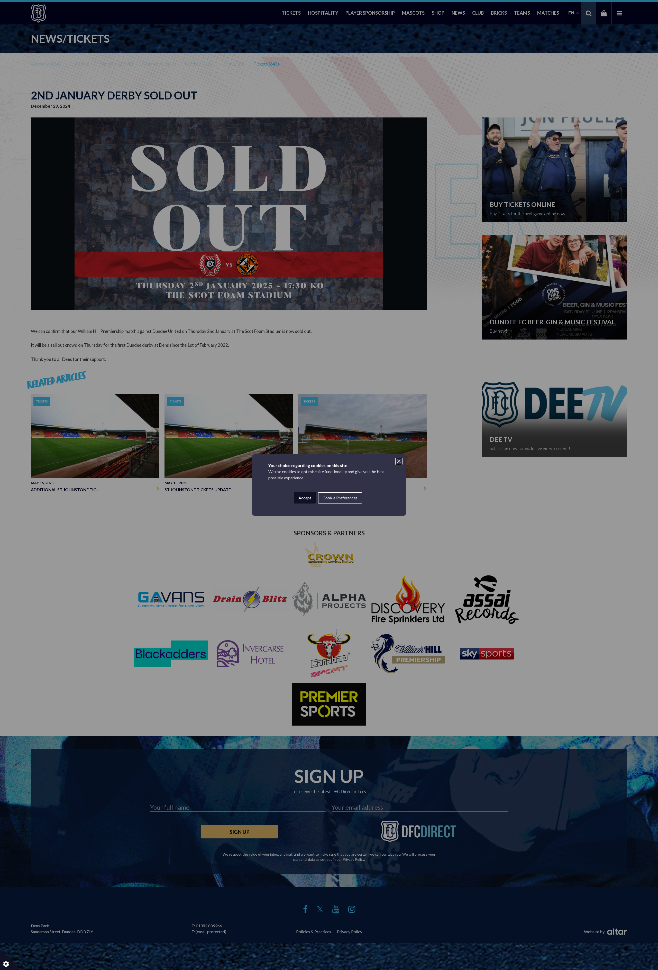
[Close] (399, 461)
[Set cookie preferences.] (10, 959)
